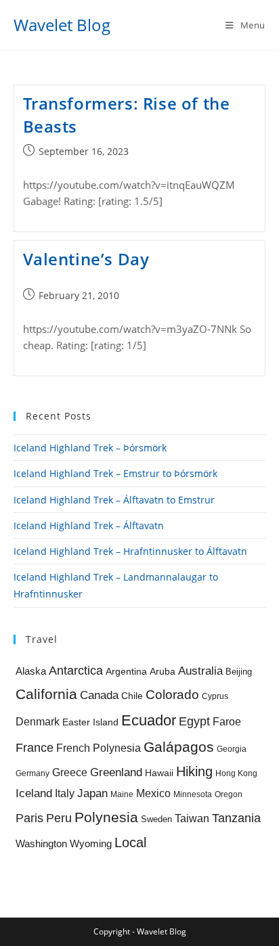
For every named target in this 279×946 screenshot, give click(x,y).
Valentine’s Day (86, 259)
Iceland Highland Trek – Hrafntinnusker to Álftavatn (130, 551)
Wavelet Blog (62, 25)
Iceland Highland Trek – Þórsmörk (90, 447)
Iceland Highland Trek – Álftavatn (89, 525)
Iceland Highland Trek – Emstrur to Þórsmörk (115, 473)
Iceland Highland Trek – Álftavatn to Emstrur (114, 499)
